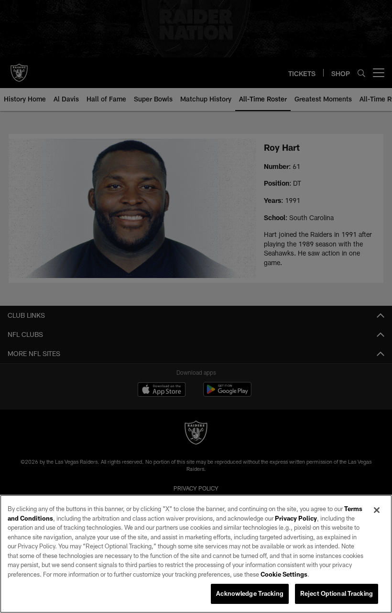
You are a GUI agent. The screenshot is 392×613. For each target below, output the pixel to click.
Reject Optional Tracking (336, 593)
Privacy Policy (296, 518)
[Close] (376, 510)
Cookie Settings (284, 574)
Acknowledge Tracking (249, 593)
